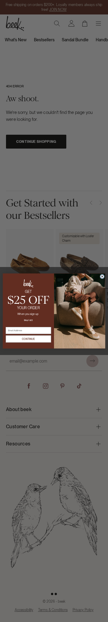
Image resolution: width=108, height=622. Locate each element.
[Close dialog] (102, 276)
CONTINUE (28, 338)
